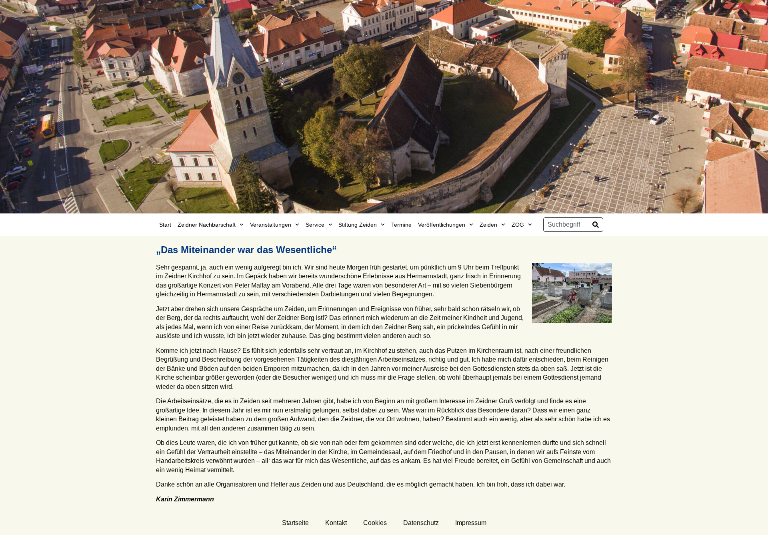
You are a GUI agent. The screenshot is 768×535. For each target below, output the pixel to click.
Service (315, 224)
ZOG (518, 224)
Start (165, 224)
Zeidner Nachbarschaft (207, 224)
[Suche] (595, 224)
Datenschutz (421, 522)
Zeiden (488, 224)
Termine (401, 224)
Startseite (295, 522)
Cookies (375, 522)
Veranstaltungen (270, 224)
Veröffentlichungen (441, 224)
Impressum (470, 522)
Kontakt (336, 522)
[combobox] (566, 224)
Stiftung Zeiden (357, 224)
